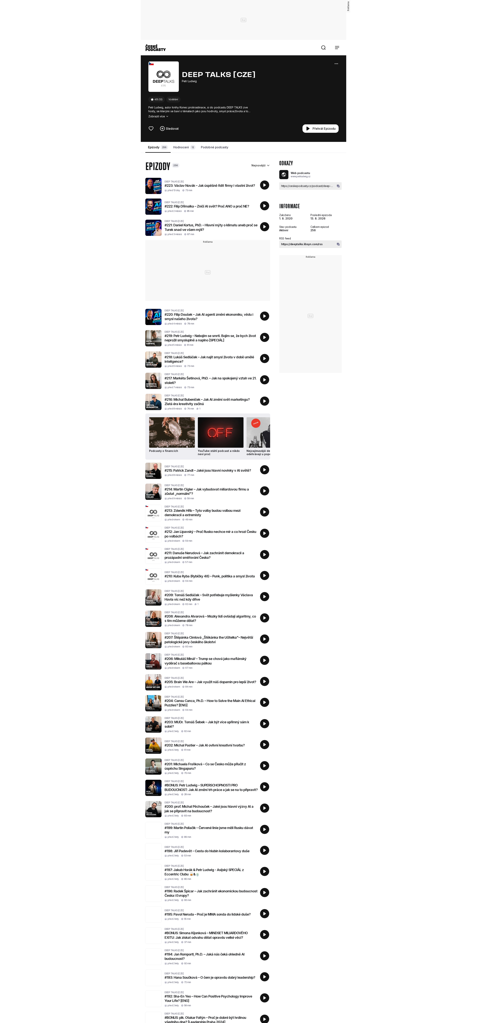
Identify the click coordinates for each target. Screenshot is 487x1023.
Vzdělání (173, 99)
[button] (323, 47)
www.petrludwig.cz (300, 176)
